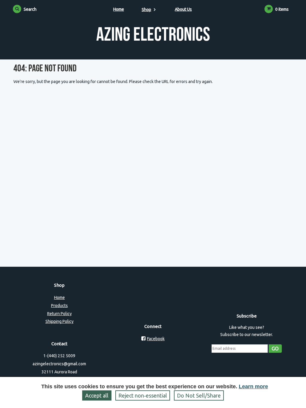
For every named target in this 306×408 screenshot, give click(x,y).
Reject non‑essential (142, 395)
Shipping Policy (59, 321)
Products (59, 305)
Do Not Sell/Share (199, 395)
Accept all (96, 395)
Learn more (253, 386)
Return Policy (59, 313)
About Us (183, 9)
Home (118, 9)
